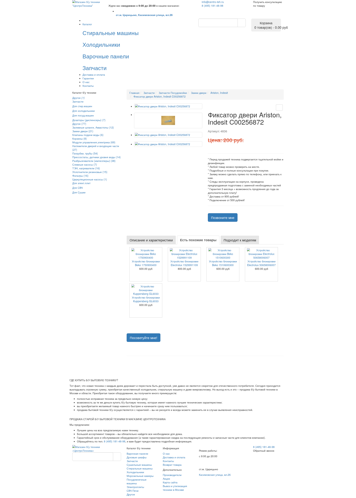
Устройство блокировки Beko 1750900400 (146, 263)
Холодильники (135, 472)
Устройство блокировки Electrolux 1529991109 (184, 263)
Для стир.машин (82, 106)
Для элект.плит (81, 183)
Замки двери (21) (82, 131)
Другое (78, 98)
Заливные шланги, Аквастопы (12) (93, 127)
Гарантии (88, 78)
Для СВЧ (77, 187)
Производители (172, 475)
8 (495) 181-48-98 (212, 5)
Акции (166, 478)
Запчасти (77, 101)
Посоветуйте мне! (143, 337)
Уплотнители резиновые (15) (89, 172)
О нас (86, 82)
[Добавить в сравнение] (279, 107)
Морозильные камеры (140, 476)
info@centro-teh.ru (213, 2)
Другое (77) (79, 124)
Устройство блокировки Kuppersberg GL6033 (146, 299)
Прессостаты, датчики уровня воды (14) (96, 157)
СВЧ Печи (133, 490)
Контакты (88, 86)
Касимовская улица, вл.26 (215, 474)
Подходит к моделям (240, 240)
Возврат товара (172, 464)
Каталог (87, 24)
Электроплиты (135, 487)
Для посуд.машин (83, 115)
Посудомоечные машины (136, 481)
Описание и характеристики (151, 240)
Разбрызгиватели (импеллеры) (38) (94, 161)
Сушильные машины (139, 464)
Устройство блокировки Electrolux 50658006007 (261, 263)
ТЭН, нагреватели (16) (86, 168)
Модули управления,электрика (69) (93, 142)
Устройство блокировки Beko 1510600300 (223, 263)
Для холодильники (83, 111)
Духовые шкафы (136, 457)
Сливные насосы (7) (84, 164)
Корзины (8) (79, 138)
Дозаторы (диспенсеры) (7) (89, 120)
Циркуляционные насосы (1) (89, 179)
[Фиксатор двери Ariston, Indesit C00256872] (168, 106)
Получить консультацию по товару (267, 3)
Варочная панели (137, 453)
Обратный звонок (263, 450)
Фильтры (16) (80, 175)
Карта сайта (170, 482)
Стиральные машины (140, 468)
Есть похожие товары (198, 240)
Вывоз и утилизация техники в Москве (175, 488)
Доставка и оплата (94, 74)
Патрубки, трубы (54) (85, 153)
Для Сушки (78, 192)
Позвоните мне (222, 217)
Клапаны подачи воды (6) (87, 135)
